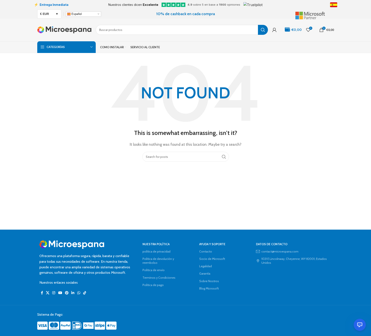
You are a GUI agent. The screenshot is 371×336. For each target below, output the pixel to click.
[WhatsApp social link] (79, 293)
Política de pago (153, 285)
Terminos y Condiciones (159, 278)
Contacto (205, 251)
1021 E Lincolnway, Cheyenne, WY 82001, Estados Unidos (294, 261)
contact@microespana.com (279, 251)
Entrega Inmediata (51, 4)
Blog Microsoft (209, 288)
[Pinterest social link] (66, 293)
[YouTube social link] (60, 293)
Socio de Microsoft (212, 259)
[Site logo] (64, 29)
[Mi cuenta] (274, 30)
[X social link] (48, 293)
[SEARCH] (263, 30)
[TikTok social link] (84, 293)
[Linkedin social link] (73, 293)
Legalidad (205, 266)
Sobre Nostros (209, 281)
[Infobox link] (314, 14)
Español (76, 13)
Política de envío (154, 270)
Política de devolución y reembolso (158, 261)
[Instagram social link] (54, 293)
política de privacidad (156, 251)
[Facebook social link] (42, 293)
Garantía (204, 273)
